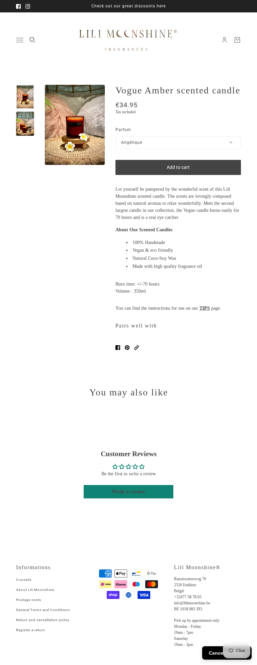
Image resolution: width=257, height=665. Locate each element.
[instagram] (27, 6)
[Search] (32, 40)
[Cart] (237, 40)
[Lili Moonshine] (128, 40)
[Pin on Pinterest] (127, 347)
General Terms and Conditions (43, 610)
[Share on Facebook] (117, 347)
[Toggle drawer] (19, 40)
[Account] (224, 40)
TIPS (204, 308)
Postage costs (28, 600)
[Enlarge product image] (75, 125)
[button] (136, 347)
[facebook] (18, 6)
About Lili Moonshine (35, 590)
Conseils (23, 580)
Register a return (30, 630)
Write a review (128, 491)
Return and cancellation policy (43, 620)
